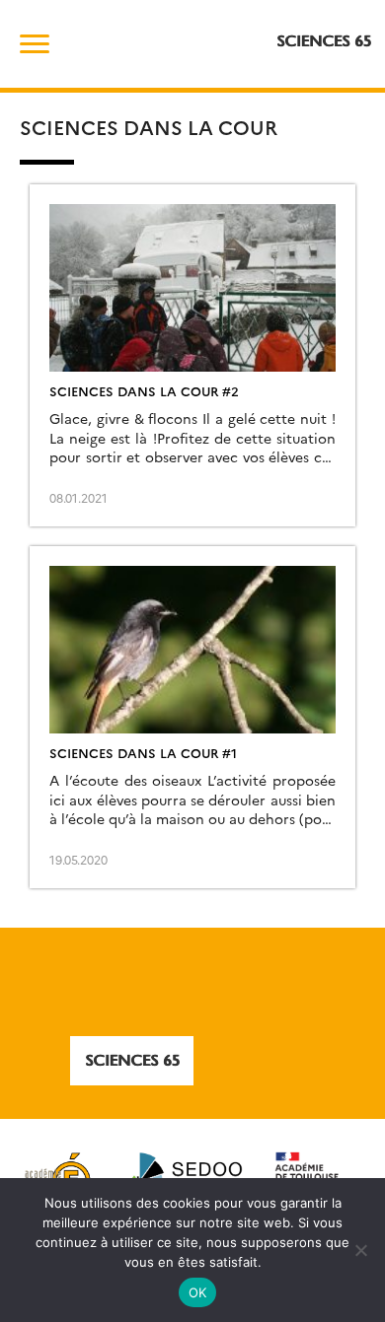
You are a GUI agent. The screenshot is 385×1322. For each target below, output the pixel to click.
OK (198, 1292)
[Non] (360, 1250)
